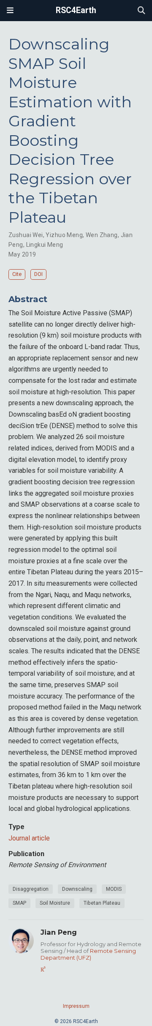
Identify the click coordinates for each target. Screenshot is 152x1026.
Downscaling (77, 889)
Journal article (29, 838)
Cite (17, 274)
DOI (38, 274)
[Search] (141, 11)
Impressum (76, 1006)
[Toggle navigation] (10, 10)
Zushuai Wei (25, 235)
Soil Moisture (55, 903)
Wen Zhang (102, 235)
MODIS (114, 889)
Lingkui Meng (44, 244)
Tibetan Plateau (102, 903)
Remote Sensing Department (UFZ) (88, 954)
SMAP (19, 903)
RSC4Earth (76, 10)
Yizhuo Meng (64, 235)
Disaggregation (31, 889)
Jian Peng (59, 932)
